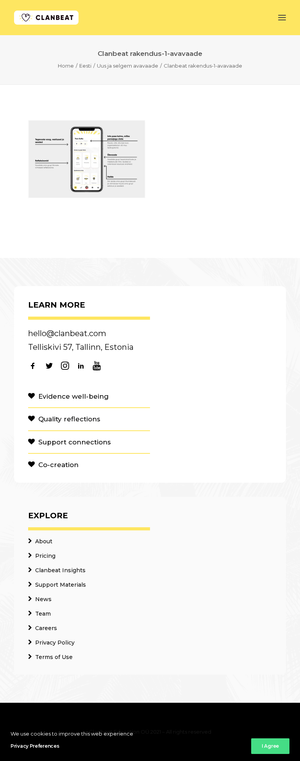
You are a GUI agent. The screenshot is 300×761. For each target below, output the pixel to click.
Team (43, 613)
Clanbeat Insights (60, 570)
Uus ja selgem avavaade (127, 66)
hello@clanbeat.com (67, 333)
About (43, 541)
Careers (46, 628)
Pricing (45, 555)
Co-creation (58, 465)
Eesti (85, 66)
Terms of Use (54, 657)
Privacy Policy (55, 642)
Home (66, 66)
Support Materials (60, 584)
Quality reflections (69, 419)
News (43, 599)
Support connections (74, 442)
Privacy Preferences (35, 746)
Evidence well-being (73, 396)
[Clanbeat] (46, 18)
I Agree (270, 746)
